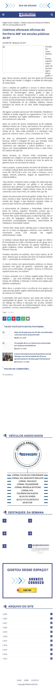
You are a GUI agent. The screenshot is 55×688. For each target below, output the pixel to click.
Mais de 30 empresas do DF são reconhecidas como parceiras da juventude (33, 333)
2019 (28, 632)
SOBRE (26, 680)
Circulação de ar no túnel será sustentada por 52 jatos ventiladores (32, 344)
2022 (28, 618)
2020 (28, 627)
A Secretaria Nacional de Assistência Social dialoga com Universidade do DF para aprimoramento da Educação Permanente (32, 356)
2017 (28, 641)
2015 (28, 650)
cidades (16, 23)
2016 (28, 645)
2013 (28, 658)
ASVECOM (7, 43)
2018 (28, 636)
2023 (28, 614)
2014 (28, 654)
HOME (19, 680)
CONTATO (35, 680)
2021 (28, 623)
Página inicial (7, 23)
